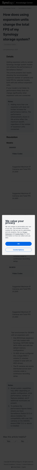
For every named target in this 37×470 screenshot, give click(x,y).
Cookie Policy (19, 234)
